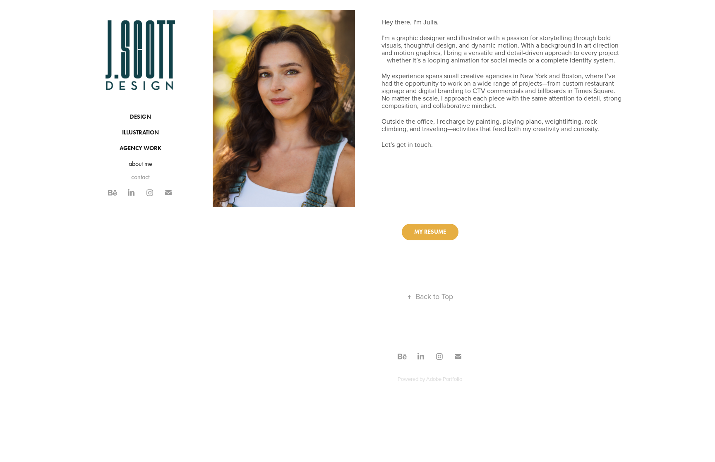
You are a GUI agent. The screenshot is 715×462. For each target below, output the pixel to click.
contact (140, 177)
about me (140, 164)
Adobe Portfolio (444, 379)
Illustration (140, 132)
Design (140, 116)
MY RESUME (430, 231)
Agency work (140, 148)
